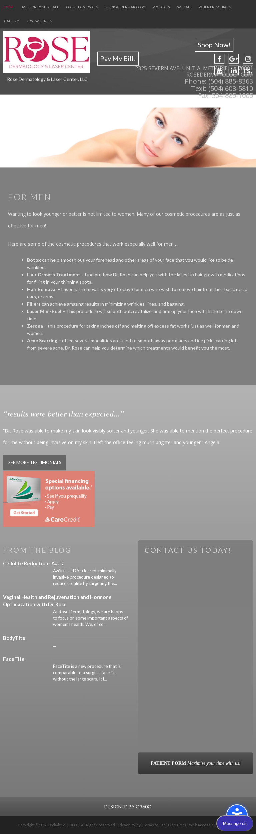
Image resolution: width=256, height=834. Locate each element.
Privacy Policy (129, 825)
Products (161, 7)
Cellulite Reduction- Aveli (33, 563)
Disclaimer (177, 825)
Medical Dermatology (125, 7)
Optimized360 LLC (63, 825)
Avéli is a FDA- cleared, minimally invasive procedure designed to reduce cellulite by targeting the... (85, 577)
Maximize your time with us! (196, 763)
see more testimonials (34, 462)
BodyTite (14, 638)
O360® (144, 806)
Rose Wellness (39, 21)
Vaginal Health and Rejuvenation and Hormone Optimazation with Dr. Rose (57, 600)
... (54, 645)
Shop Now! (214, 45)
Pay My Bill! (118, 58)
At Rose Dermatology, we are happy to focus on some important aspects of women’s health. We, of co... (90, 618)
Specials (184, 7)
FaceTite (14, 659)
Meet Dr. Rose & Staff (40, 7)
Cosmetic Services (82, 7)
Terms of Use (154, 825)
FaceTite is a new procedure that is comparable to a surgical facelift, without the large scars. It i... (87, 673)
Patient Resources (215, 7)
